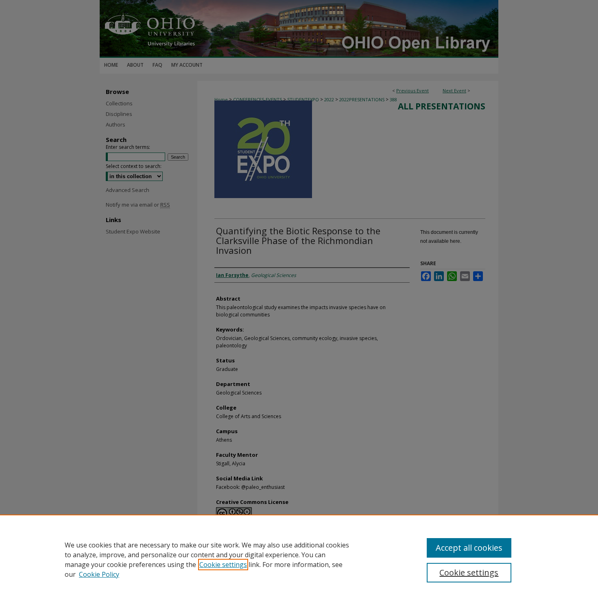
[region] (299, 559)
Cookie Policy (99, 574)
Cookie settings (223, 564)
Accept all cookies (469, 547)
